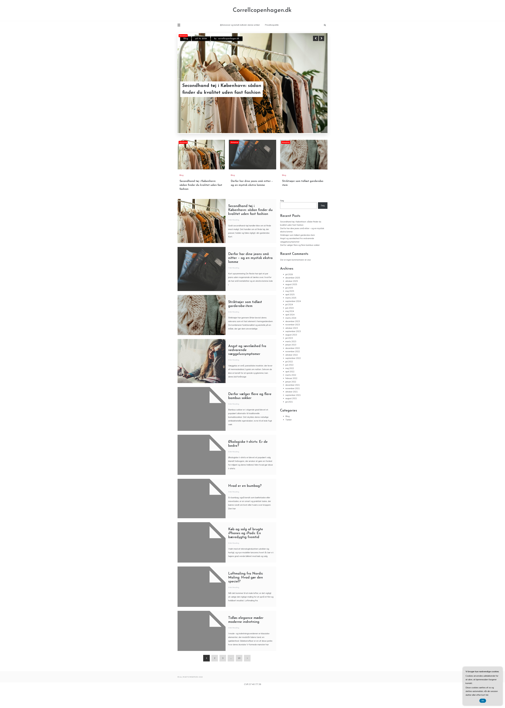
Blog (185, 39)
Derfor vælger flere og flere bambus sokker (300, 245)
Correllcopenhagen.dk (262, 10)
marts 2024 (290, 318)
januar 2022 (290, 381)
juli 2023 (289, 338)
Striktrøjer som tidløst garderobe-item (223, 92)
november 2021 (292, 388)
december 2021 (292, 385)
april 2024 (289, 314)
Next (321, 38)
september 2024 (293, 301)
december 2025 (292, 277)
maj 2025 (289, 291)
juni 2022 (289, 365)
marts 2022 (290, 375)
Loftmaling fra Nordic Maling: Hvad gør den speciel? (245, 577)
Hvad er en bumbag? (245, 486)
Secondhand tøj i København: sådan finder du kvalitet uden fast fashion (201, 185)
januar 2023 (290, 344)
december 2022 (292, 348)
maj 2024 (289, 311)
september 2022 (293, 358)
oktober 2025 (291, 281)
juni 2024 (289, 308)
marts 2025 (290, 298)
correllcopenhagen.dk (232, 39)
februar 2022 (291, 378)
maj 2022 (289, 368)
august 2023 (291, 334)
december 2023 (292, 321)
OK (482, 701)
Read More (316, 93)
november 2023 (292, 324)
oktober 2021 (291, 391)
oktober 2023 (291, 328)
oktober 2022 (291, 355)
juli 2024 (289, 304)
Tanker (288, 419)
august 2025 (291, 284)
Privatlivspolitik (272, 25)
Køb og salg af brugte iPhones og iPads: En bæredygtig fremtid (245, 533)
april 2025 (289, 294)
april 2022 (289, 371)
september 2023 (293, 331)
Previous (315, 38)
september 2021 (293, 395)
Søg (282, 200)
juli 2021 (289, 402)
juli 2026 (289, 274)
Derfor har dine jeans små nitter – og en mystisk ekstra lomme (250, 258)
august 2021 (291, 398)
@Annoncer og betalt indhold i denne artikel (240, 25)
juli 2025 (289, 288)
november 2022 (292, 351)
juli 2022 (289, 361)
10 (239, 658)
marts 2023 (290, 341)
